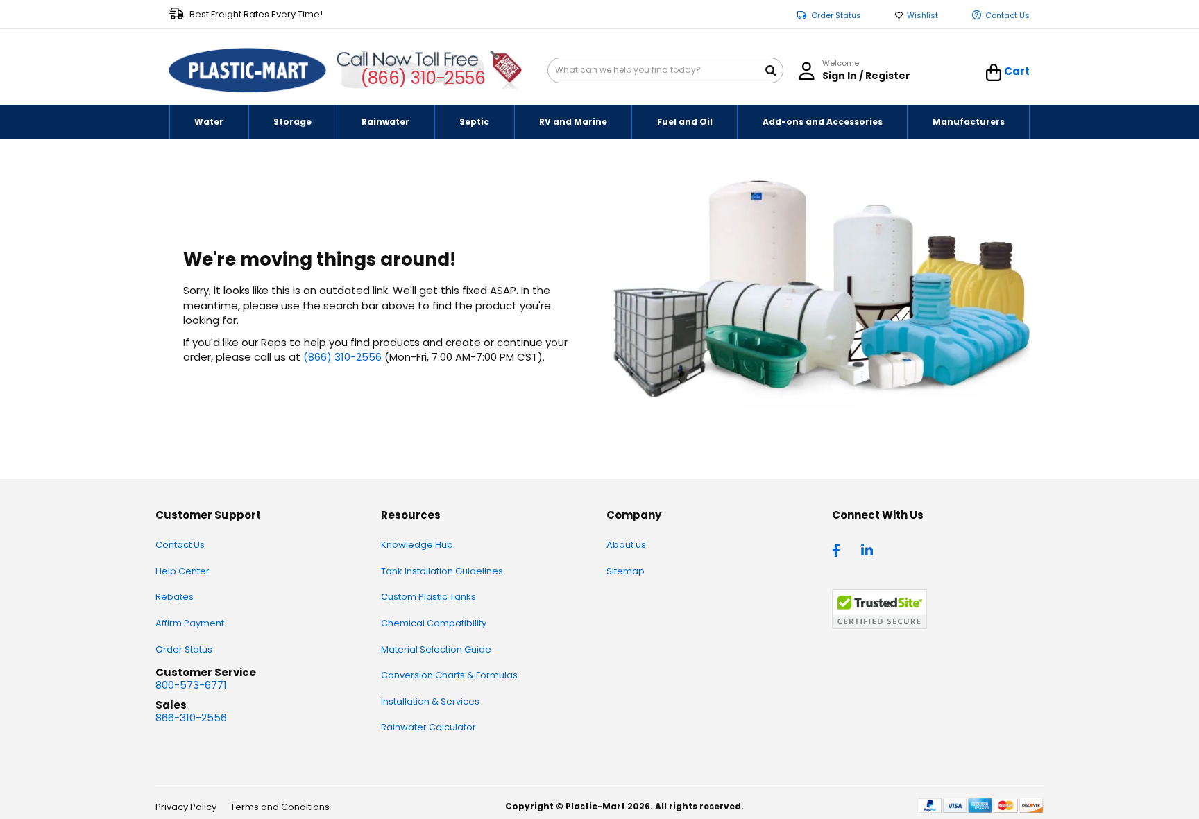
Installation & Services (430, 701)
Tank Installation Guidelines (442, 571)
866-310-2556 (191, 717)
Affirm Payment (189, 623)
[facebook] (839, 549)
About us (626, 544)
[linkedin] (868, 549)
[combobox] (665, 70)
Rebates (174, 596)
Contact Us (1007, 15)
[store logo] (247, 70)
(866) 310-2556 (423, 78)
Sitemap (625, 571)
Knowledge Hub (417, 544)
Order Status (836, 15)
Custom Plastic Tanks (428, 596)
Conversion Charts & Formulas (449, 675)
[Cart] (994, 73)
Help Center (182, 571)
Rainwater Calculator (428, 727)
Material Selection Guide (436, 649)
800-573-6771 (191, 685)
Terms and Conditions (280, 806)
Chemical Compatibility (433, 623)
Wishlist (922, 15)
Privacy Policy (185, 806)
